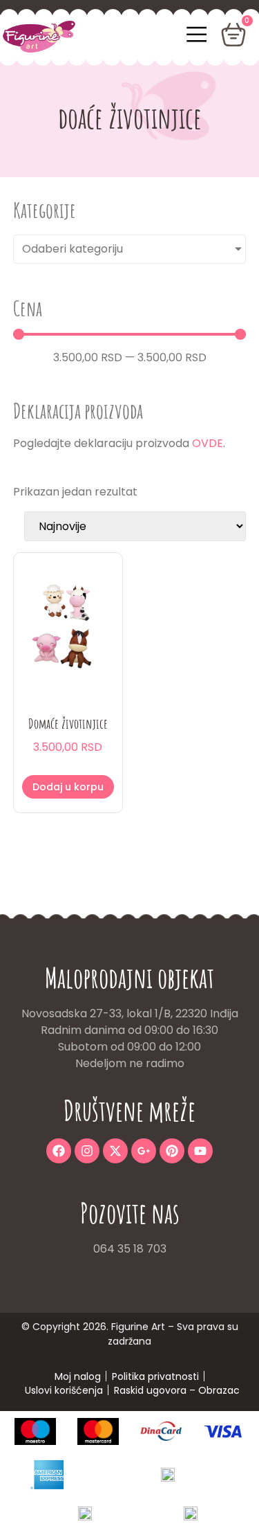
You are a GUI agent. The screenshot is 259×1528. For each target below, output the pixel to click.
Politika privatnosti (155, 1376)
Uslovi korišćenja (64, 1390)
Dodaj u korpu (68, 787)
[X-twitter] (115, 1150)
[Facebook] (58, 1150)
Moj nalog (78, 1376)
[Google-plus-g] (143, 1150)
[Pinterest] (172, 1150)
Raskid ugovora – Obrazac (177, 1390)
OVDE (207, 443)
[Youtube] (200, 1150)
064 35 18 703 (129, 1249)
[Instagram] (87, 1150)
